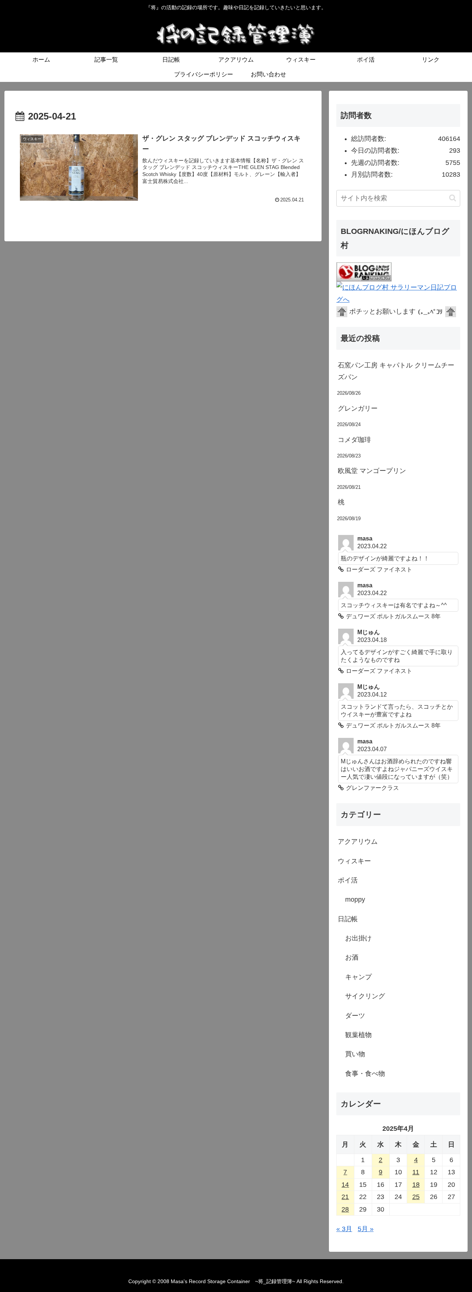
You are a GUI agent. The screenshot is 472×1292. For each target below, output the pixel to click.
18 (416, 1184)
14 (345, 1184)
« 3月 (344, 1229)
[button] (452, 198)
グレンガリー (358, 408)
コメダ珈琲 (354, 439)
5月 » (366, 1229)
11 (415, 1172)
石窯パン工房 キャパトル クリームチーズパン (396, 371)
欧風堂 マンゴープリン (372, 470)
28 (345, 1209)
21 (345, 1197)
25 (416, 1197)
